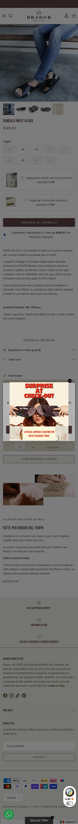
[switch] (69, 803)
